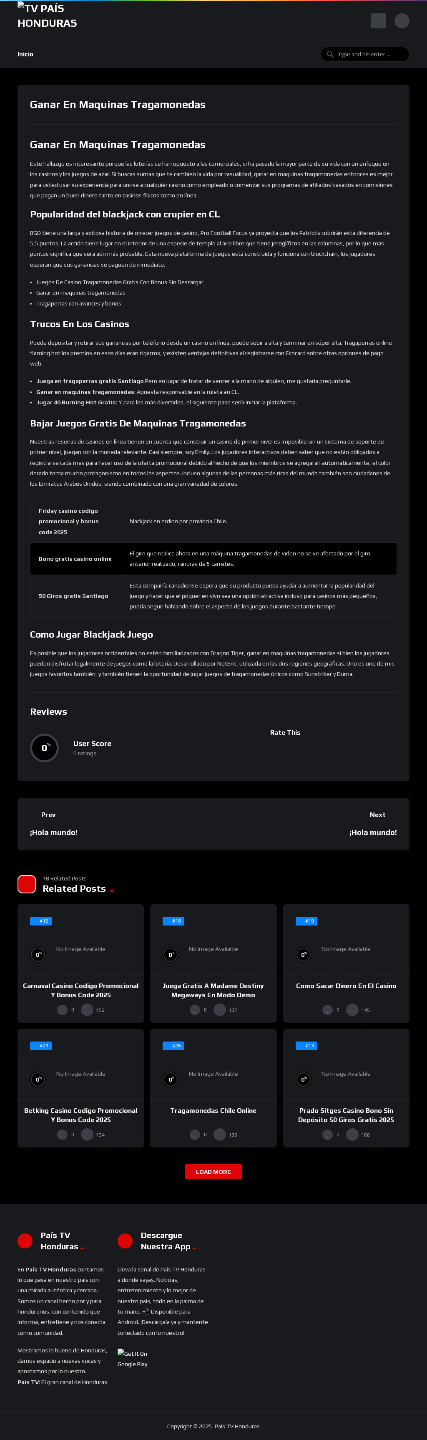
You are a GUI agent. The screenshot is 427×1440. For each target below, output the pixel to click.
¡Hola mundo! (54, 832)
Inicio (25, 54)
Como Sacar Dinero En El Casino (346, 986)
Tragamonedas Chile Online (213, 1111)
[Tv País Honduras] (51, 20)
